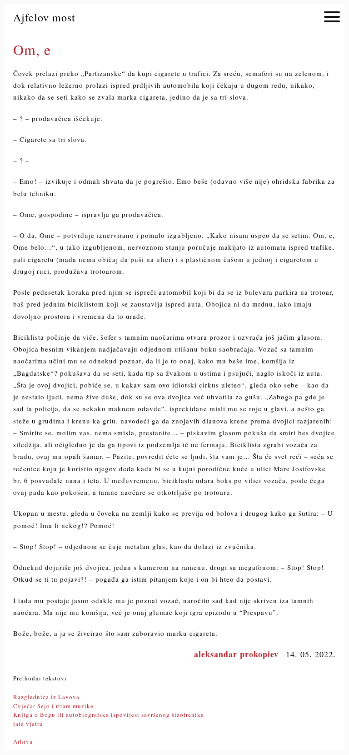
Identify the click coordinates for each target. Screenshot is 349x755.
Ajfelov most (44, 17)
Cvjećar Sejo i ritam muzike (53, 706)
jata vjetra (28, 724)
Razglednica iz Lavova (46, 697)
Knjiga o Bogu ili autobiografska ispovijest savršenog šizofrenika (108, 714)
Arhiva (23, 741)
